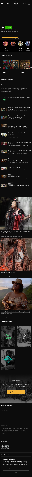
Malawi (12, 276)
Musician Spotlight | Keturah (8, 272)
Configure (16, 472)
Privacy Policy (25, 464)
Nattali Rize (20, 236)
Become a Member (17, 391)
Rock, (10, 317)
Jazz (12, 317)
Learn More (26, 99)
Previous (0, 67)
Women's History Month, (5, 236)
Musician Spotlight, (7, 276)
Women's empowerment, (14, 236)
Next (31, 67)
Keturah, (2, 276)
